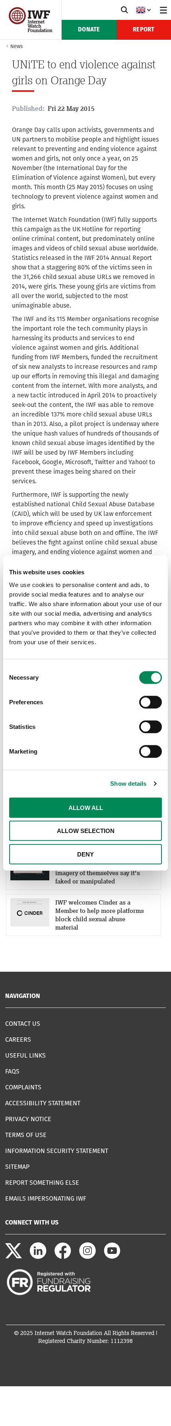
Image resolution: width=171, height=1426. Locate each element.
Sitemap (17, 1166)
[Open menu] (163, 9)
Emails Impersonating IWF (45, 1198)
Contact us (22, 1023)
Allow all (85, 807)
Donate (89, 30)
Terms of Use (26, 1135)
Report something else (42, 1182)
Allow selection (86, 830)
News (16, 46)
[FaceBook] (62, 1257)
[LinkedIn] (38, 1257)
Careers (18, 1039)
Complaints (23, 1087)
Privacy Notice (28, 1119)
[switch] (150, 702)
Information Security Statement (56, 1151)
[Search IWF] (124, 9)
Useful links (25, 1055)
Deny (85, 854)
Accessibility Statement (42, 1103)
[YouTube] (112, 1257)
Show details (128, 783)
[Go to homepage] (30, 30)
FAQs (12, 1071)
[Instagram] (87, 1257)
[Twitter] (13, 1257)
